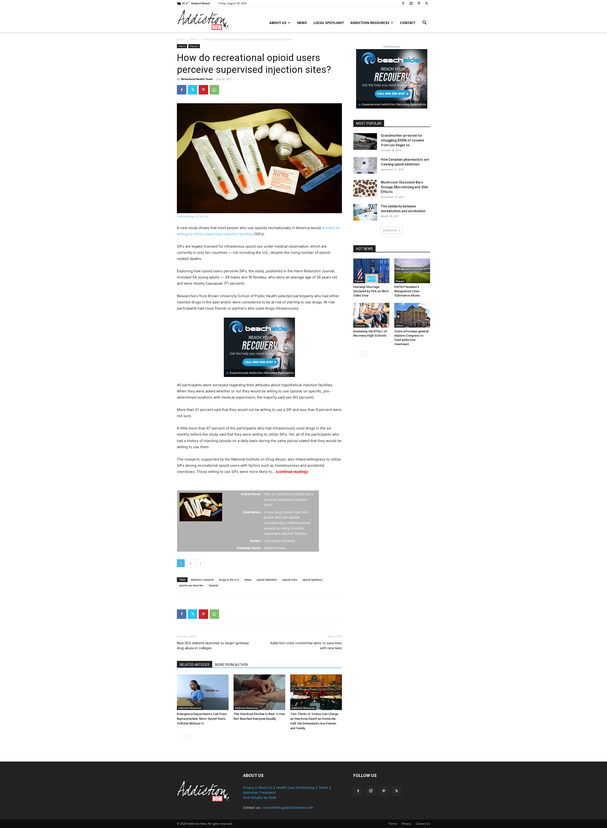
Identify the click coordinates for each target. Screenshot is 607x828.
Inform (193, 39)
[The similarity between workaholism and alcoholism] (365, 212)
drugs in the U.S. (229, 579)
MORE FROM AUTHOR (231, 665)
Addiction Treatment (259, 792)
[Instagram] (410, 3)
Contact (407, 22)
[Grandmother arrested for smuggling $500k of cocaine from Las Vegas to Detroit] (365, 141)
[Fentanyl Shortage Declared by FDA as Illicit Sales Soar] (371, 271)
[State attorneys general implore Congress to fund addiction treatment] (412, 315)
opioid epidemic (312, 579)
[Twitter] (426, 3)
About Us (277, 22)
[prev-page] (180, 738)
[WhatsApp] (214, 89)
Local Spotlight (328, 22)
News (302, 22)
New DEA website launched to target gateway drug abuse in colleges (213, 645)
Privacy (248, 787)
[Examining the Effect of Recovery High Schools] (371, 315)
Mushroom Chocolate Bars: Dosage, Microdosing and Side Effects (404, 187)
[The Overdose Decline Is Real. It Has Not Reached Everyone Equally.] (259, 692)
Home (181, 39)
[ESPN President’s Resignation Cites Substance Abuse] (412, 271)
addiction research (202, 579)
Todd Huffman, (186, 216)
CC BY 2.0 (202, 216)
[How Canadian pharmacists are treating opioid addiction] (365, 165)
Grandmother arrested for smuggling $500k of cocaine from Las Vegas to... (402, 140)
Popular (194, 46)
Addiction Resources (369, 22)
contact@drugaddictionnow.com (287, 807)
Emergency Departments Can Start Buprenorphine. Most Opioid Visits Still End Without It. (202, 718)
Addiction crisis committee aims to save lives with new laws (306, 645)
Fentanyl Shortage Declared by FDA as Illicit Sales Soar (371, 291)
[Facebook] (403, 3)
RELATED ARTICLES (194, 665)
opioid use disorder (191, 585)
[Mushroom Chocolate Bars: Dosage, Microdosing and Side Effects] (365, 188)
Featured (360, 325)
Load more (390, 230)
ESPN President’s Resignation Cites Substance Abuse (407, 291)
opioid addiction (267, 579)
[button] (424, 23)
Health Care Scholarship (295, 787)
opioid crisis (289, 579)
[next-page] (187, 738)
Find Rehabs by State (259, 797)
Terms (323, 787)
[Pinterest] (418, 3)
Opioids (213, 585)
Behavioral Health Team (197, 79)
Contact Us (423, 824)
